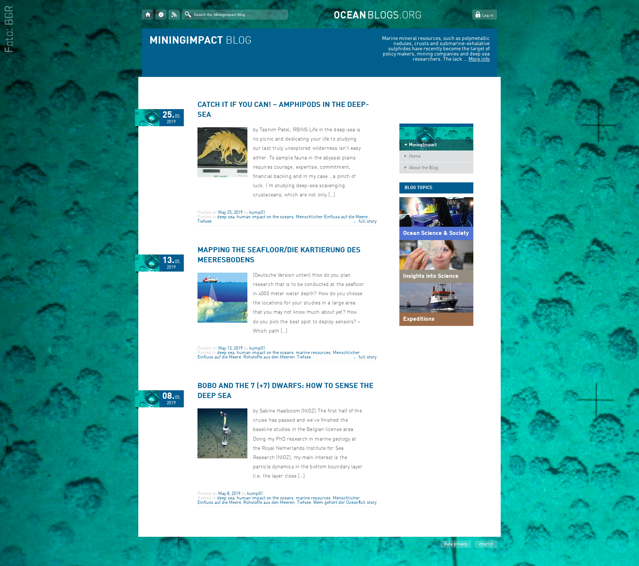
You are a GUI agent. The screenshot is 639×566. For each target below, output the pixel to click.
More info (479, 59)
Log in (487, 16)
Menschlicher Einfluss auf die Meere (332, 217)
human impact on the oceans (265, 217)
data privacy (455, 544)
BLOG (200, 41)
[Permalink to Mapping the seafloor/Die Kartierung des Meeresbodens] (222, 321)
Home (414, 156)
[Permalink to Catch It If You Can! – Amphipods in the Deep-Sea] (222, 176)
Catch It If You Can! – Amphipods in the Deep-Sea (283, 110)
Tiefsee (204, 221)
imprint (486, 544)
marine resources (313, 353)
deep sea (225, 217)
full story (367, 221)
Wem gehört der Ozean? (337, 503)
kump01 (257, 212)
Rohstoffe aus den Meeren (269, 357)
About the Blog (423, 168)
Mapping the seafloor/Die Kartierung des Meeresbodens (279, 255)
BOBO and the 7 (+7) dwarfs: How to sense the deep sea (285, 391)
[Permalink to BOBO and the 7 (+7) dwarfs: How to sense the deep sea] (222, 457)
